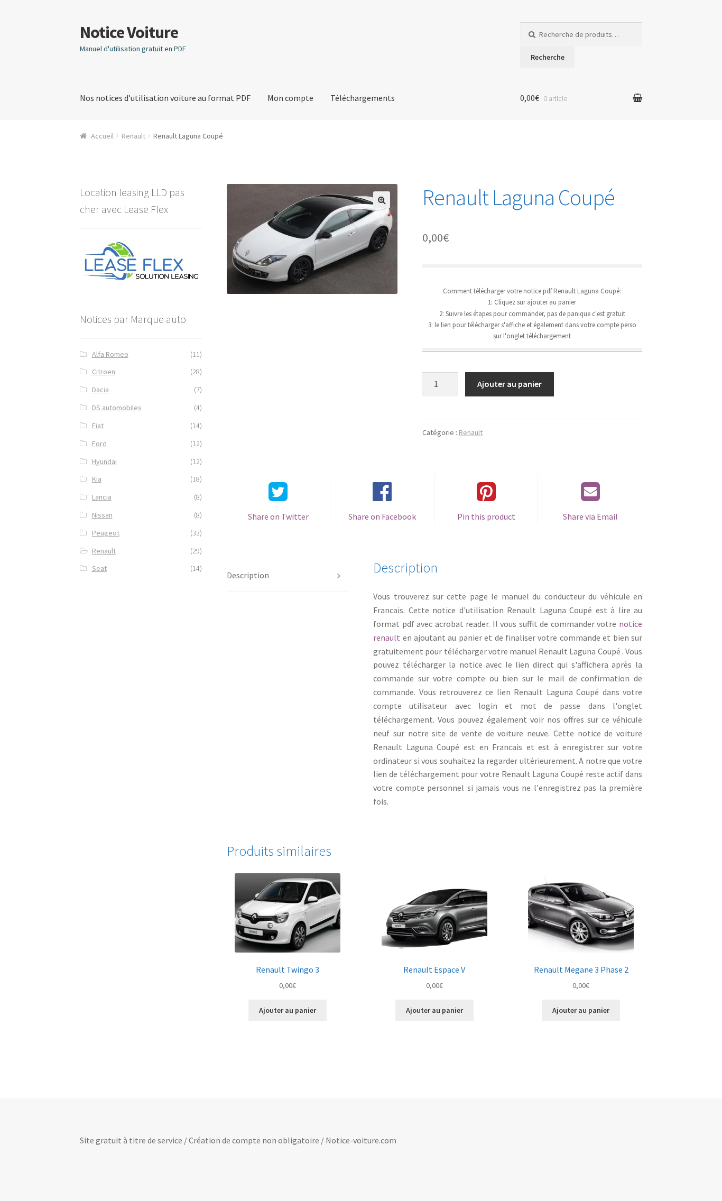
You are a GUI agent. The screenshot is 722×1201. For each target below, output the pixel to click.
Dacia (100, 389)
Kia (96, 479)
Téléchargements (362, 98)
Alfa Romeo (110, 354)
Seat (99, 568)
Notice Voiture (129, 32)
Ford (99, 443)
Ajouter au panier (509, 383)
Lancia (102, 497)
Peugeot (105, 533)
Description (248, 575)
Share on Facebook (382, 516)
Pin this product (486, 516)
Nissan (102, 515)
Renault (133, 136)
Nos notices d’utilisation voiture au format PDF (165, 98)
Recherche (547, 57)
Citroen (103, 371)
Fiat (98, 425)
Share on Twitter (278, 516)
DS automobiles (117, 407)
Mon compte (290, 98)
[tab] (288, 576)
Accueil (102, 136)
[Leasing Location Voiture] (141, 261)
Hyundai (104, 461)
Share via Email (590, 516)
